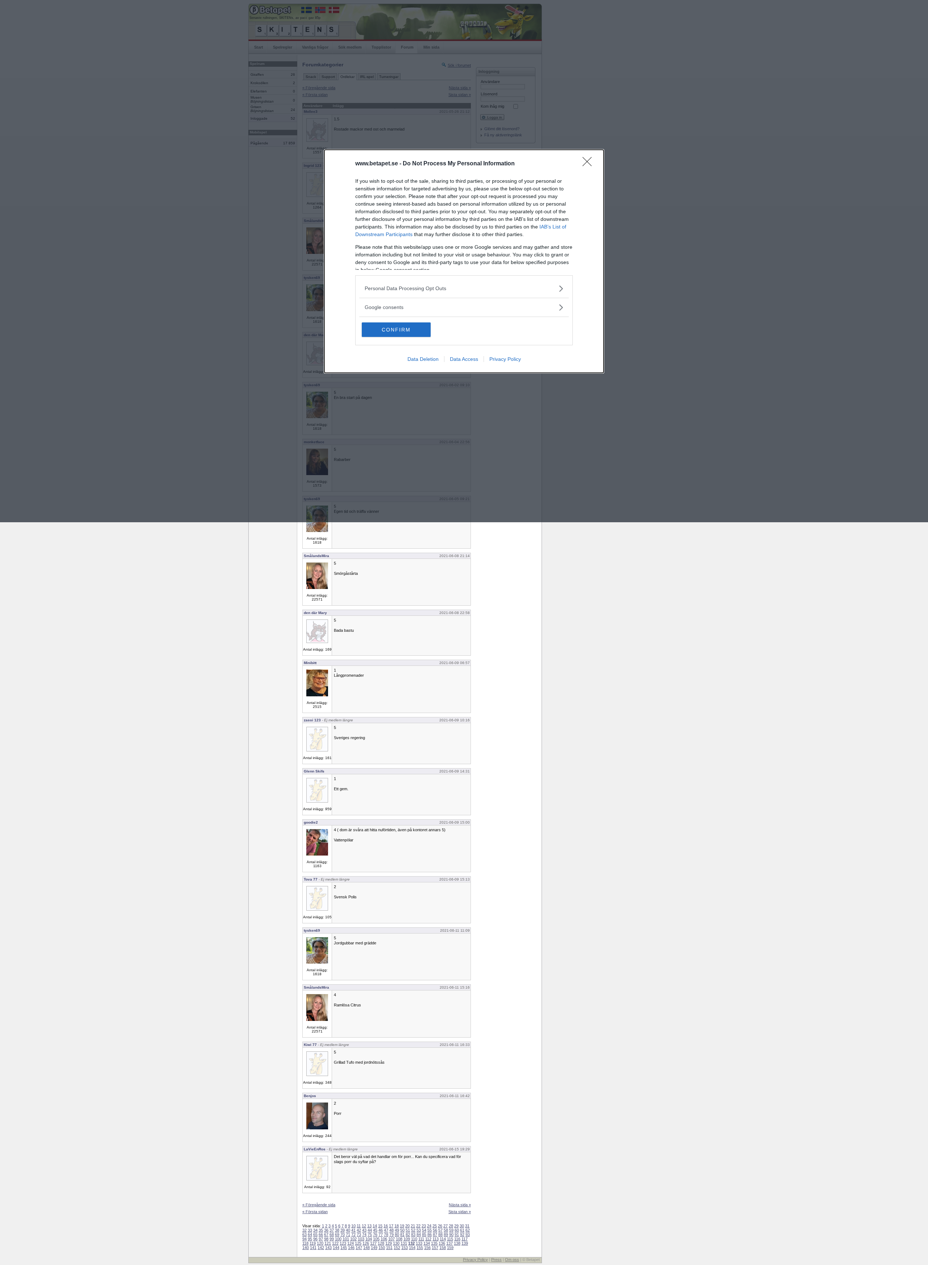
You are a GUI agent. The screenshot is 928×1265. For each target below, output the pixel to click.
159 (450, 1247)
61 (462, 1230)
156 (427, 1247)
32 (304, 1230)
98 (326, 1239)
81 (402, 1234)
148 (366, 1247)
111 (421, 1239)
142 (321, 1247)
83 (413, 1234)
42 (359, 1230)
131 (404, 1243)
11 (359, 1226)
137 (449, 1243)
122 (335, 1243)
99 (332, 1239)
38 (337, 1230)
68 (332, 1234)
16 (386, 1226)
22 (418, 1226)
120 (320, 1243)
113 (435, 1239)
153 (404, 1247)
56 (435, 1230)
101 (346, 1239)
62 (467, 1230)
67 (326, 1234)
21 (413, 1226)
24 (429, 1226)
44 (370, 1230)
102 (353, 1239)
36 (326, 1230)
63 (304, 1234)
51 (408, 1230)
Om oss (512, 1259)
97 (321, 1239)
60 (457, 1230)
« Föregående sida (318, 1205)
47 (386, 1230)
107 (391, 1239)
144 (336, 1247)
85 (424, 1234)
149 (374, 1247)
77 (380, 1234)
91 (457, 1234)
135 (434, 1243)
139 (464, 1243)
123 (343, 1243)
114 (443, 1239)
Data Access (464, 359)
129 (388, 1243)
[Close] (589, 164)
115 (450, 1239)
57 (440, 1230)
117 (464, 1239)
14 (375, 1226)
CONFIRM (396, 330)
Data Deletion (423, 359)
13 (369, 1226)
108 (399, 1239)
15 (380, 1226)
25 (434, 1226)
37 (332, 1230)
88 (440, 1234)
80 (397, 1234)
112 (428, 1239)
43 (364, 1230)
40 (348, 1230)
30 (462, 1226)
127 (373, 1243)
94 (304, 1239)
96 (315, 1239)
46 (380, 1230)
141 (313, 1247)
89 (446, 1234)
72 (353, 1234)
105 (376, 1239)
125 (358, 1243)
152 (397, 1247)
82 (408, 1234)
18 (396, 1226)
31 (467, 1226)
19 (402, 1226)
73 (359, 1234)
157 (435, 1247)
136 (442, 1243)
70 (342, 1234)
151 (389, 1247)
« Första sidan (315, 1212)
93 (467, 1234)
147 (359, 1247)
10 (353, 1226)
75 (370, 1234)
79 (391, 1234)
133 (419, 1243)
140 (305, 1247)
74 (364, 1234)
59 (451, 1230)
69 (337, 1234)
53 (419, 1230)
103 (361, 1239)
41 (353, 1230)
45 (375, 1230)
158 (442, 1247)
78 (386, 1234)
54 (424, 1230)
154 (412, 1247)
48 (391, 1230)
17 (391, 1226)
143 (328, 1247)
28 (451, 1226)
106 (384, 1239)
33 (310, 1230)
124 (350, 1243)
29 (456, 1226)
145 (343, 1247)
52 (413, 1230)
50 (402, 1230)
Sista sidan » (459, 1212)
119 (313, 1243)
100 (338, 1239)
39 (342, 1230)
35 (321, 1230)
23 (424, 1226)
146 (351, 1247)
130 (396, 1243)
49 (397, 1230)
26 (440, 1226)
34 (315, 1230)
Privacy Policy (505, 359)
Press (496, 1259)
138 (457, 1243)
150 (381, 1247)
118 (305, 1243)
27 (445, 1226)
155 (420, 1247)
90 (451, 1234)
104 (368, 1239)
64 (310, 1234)
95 (310, 1239)
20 (407, 1226)
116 (457, 1239)
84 (419, 1234)
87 (435, 1234)
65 (315, 1234)
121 (327, 1243)
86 (429, 1234)
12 (364, 1226)
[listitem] (464, 288)
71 (348, 1234)
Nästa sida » (460, 1205)
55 (429, 1230)
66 (321, 1234)
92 (462, 1234)
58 (446, 1230)
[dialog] (464, 261)
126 (365, 1243)
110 (414, 1239)
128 (381, 1243)
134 (426, 1243)
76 (375, 1234)
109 (406, 1239)
